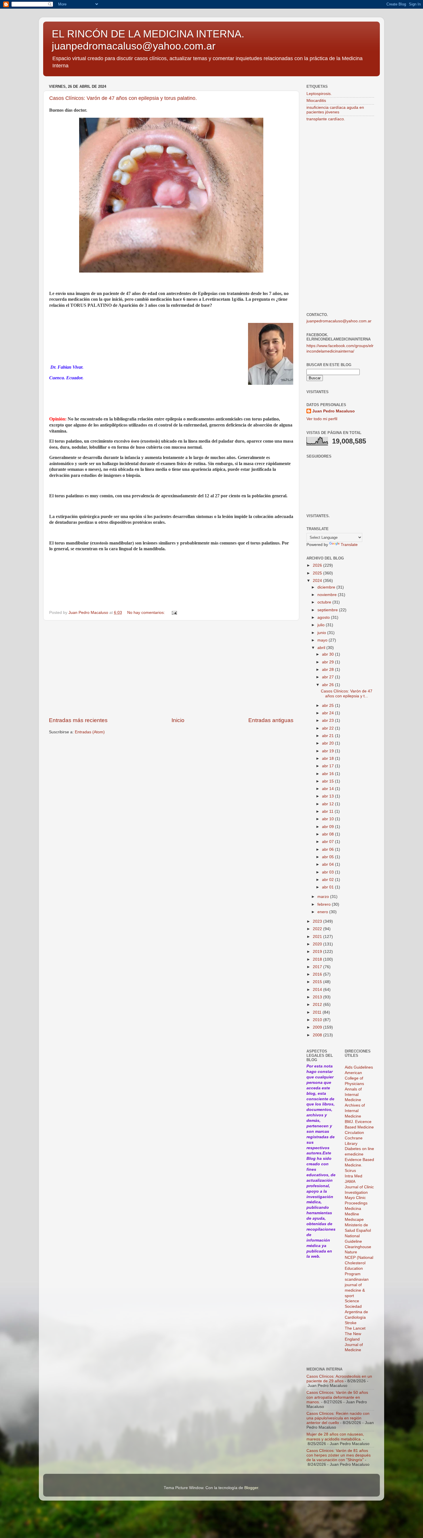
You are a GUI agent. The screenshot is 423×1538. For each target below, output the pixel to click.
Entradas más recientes (78, 720)
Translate (349, 545)
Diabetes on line (359, 1149)
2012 (318, 1004)
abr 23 (328, 720)
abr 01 (328, 887)
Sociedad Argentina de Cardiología (356, 1312)
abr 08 (328, 834)
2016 (318, 974)
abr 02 (328, 880)
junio (322, 633)
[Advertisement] (171, 668)
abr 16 (328, 774)
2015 (318, 982)
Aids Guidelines (359, 1067)
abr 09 (328, 827)
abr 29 (328, 662)
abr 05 (328, 857)
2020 (318, 944)
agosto (324, 617)
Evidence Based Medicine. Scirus (359, 1165)
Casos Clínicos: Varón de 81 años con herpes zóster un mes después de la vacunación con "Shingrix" (338, 1455)
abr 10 (328, 819)
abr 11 (328, 811)
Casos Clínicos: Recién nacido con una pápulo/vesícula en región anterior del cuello (337, 1418)
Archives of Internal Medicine (355, 1110)
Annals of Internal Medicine (353, 1094)
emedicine (354, 1154)
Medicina (353, 1208)
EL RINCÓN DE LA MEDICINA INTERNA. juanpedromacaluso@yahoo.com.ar (148, 40)
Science (352, 1301)
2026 (318, 565)
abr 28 (328, 669)
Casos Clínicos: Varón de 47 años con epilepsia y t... (346, 693)
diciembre (326, 587)
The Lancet (355, 1328)
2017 (318, 967)
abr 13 (328, 796)
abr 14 (328, 789)
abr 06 (328, 849)
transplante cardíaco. (325, 119)
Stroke (351, 1323)
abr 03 (328, 872)
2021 (318, 936)
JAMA (350, 1181)
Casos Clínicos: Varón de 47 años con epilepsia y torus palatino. (123, 98)
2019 (318, 951)
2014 (318, 989)
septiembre (328, 610)
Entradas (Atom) (90, 732)
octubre (324, 602)
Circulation (354, 1132)
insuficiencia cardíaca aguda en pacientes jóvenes (335, 109)
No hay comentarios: (146, 612)
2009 (318, 1027)
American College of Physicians (354, 1078)
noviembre (327, 595)
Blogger (251, 1488)
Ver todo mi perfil (321, 419)
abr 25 (328, 705)
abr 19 (328, 751)
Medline (352, 1214)
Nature (351, 1252)
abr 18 (328, 758)
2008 (318, 1035)
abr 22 (328, 728)
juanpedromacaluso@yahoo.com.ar (338, 321)
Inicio (178, 720)
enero (323, 912)
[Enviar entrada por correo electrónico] (174, 612)
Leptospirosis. (319, 94)
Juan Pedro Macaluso (333, 411)
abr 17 (328, 766)
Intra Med (353, 1176)
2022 (318, 929)
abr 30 (328, 654)
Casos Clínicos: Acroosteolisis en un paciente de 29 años (339, 1378)
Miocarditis (316, 100)
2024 (318, 580)
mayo (323, 640)
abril (321, 648)
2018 (318, 959)
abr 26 (328, 685)
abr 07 (328, 842)
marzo (323, 896)
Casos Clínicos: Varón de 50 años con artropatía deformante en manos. (337, 1397)
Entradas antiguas (271, 720)
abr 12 (328, 804)
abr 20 (328, 743)
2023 (318, 921)
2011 (318, 1012)
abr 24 (328, 713)
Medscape (354, 1219)
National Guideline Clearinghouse (358, 1241)
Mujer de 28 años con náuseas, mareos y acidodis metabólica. (335, 1436)
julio (321, 625)
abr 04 (328, 864)
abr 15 (328, 781)
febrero (324, 904)
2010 (318, 1020)
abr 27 (328, 677)
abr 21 (328, 736)
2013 (318, 997)
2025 (318, 573)
